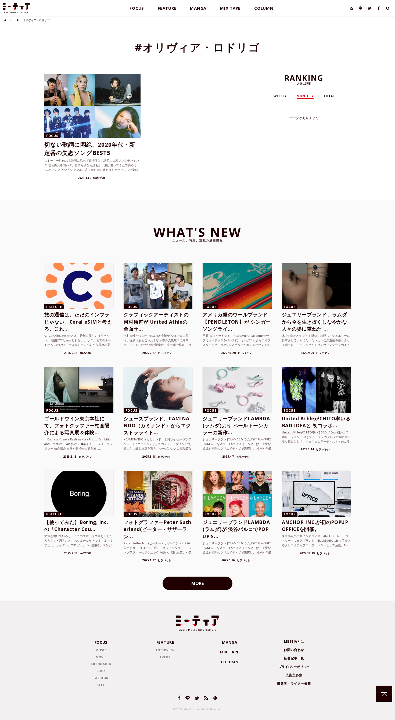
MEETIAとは (294, 641)
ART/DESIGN (101, 664)
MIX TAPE (230, 8)
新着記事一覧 (294, 658)
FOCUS (137, 8)
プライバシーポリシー (294, 666)
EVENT (165, 657)
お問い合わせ (294, 649)
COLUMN (264, 8)
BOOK (101, 671)
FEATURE (167, 8)
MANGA (198, 8)
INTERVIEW (165, 650)
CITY (101, 685)
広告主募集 (294, 675)
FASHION (101, 678)
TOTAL (329, 96)
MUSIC (100, 650)
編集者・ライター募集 (294, 683)
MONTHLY (305, 96)
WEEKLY (280, 96)
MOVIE (101, 657)
